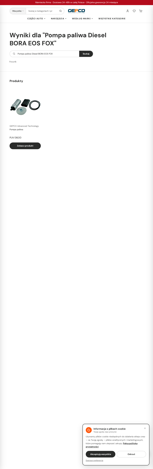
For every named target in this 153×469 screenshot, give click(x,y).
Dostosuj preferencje (94, 460)
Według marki (81, 18)
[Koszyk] (140, 11)
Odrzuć (131, 454)
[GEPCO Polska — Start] (76, 11)
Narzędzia (57, 18)
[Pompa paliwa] (25, 106)
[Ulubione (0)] (134, 11)
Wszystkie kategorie (112, 18)
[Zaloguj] (127, 11)
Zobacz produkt (25, 145)
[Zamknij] (145, 428)
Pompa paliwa (16, 129)
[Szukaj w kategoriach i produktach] (60, 11)
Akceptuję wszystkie (100, 454)
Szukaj (86, 53)
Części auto (35, 18)
